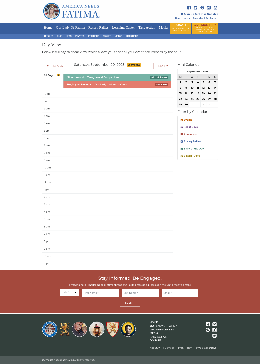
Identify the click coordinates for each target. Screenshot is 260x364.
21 (215, 93)
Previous (56, 65)
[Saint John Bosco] (128, 331)
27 (209, 99)
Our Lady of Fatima (70, 27)
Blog (177, 18)
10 (192, 87)
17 (192, 93)
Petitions (93, 36)
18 (198, 93)
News (187, 18)
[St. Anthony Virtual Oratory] (80, 331)
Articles (48, 36)
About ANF (156, 348)
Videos (118, 36)
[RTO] (97, 331)
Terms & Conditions (205, 348)
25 (197, 99)
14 (215, 87)
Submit (130, 302)
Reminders (161, 84)
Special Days (191, 155)
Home (48, 27)
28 (215, 99)
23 (186, 99)
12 (203, 87)
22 (180, 99)
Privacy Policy (184, 348)
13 (209, 87)
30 (186, 104)
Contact (169, 348)
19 (203, 93)
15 (180, 93)
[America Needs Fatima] (50, 331)
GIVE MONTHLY (205, 27)
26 (203, 99)
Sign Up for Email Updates (201, 14)
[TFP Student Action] (113, 331)
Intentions (132, 36)
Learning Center (123, 27)
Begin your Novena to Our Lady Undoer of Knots (97, 84)
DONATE (180, 27)
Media (163, 27)
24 (192, 99)
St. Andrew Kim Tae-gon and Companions (93, 77)
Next (162, 65)
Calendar (198, 18)
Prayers (80, 36)
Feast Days (190, 127)
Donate (155, 340)
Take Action (146, 27)
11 (198, 87)
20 (209, 93)
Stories (107, 36)
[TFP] (65, 331)
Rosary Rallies (98, 27)
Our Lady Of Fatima (163, 326)
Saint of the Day (159, 77)
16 (186, 93)
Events (187, 119)
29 (180, 104)
